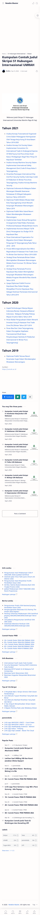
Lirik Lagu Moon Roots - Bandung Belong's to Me (18, 770)
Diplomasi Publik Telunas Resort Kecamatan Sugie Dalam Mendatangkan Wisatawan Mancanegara (21, 359)
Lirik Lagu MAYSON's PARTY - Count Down (19, 722)
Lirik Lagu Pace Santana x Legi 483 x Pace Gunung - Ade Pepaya (21, 788)
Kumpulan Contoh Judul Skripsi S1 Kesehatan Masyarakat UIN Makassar (16, 413)
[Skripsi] (25, 745)
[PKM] (25, 776)
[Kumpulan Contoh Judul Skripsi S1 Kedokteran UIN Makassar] (34, 447)
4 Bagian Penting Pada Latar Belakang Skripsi (20, 708)
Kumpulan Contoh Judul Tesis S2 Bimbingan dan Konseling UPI (18, 822)
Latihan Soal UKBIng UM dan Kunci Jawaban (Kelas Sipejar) (19, 759)
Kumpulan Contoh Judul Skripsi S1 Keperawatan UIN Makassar (16, 492)
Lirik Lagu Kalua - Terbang (13, 729)
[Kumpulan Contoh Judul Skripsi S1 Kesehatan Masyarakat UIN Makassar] (34, 414)
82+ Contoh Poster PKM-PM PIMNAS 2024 (19, 646)
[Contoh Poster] (19, 776)
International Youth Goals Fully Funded (18, 663)
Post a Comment (20, 514)
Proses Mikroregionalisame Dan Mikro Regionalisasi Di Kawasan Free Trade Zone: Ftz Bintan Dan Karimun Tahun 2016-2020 (22, 251)
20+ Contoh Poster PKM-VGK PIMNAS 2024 (19, 640)
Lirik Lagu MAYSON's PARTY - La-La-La (17, 724)
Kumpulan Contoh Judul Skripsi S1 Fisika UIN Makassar (16, 461)
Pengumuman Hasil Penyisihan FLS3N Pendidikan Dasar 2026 (17, 582)
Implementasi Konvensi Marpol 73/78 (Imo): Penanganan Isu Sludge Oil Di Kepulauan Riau (20, 231)
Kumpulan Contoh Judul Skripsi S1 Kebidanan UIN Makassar (16, 430)
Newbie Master (11, 3)
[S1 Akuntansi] (18, 745)
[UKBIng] (16, 755)
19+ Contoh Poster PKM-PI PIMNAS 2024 (18, 648)
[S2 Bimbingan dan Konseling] (23, 818)
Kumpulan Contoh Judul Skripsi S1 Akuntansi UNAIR (18, 749)
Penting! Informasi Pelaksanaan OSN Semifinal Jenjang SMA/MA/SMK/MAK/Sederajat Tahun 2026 (21, 616)
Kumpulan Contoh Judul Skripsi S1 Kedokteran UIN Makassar (16, 445)
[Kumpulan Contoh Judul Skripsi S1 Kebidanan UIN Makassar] (34, 432)
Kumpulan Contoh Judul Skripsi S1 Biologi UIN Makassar (16, 476)
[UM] (21, 755)
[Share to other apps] (30, 397)
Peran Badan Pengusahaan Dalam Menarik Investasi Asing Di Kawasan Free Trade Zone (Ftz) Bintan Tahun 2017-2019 (22, 322)
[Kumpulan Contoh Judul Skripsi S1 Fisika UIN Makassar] (34, 462)
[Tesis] (34, 818)
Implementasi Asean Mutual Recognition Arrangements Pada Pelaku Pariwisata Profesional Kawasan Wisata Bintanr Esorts (22, 223)
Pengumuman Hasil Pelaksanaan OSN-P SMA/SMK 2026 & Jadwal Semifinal (18, 574)
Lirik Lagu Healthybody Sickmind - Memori (19, 727)
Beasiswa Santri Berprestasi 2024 (16, 673)
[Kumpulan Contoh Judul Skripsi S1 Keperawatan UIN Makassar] (34, 493)
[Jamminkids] (16, 766)
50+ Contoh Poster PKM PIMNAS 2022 (19, 813)
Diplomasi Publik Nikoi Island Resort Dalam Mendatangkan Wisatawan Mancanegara (19, 214)
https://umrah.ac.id (9, 369)
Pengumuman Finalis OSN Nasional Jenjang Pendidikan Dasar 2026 (20, 606)
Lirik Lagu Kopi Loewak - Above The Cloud (19, 731)
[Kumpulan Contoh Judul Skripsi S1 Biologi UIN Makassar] (34, 478)
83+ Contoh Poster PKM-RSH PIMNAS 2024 (19, 642)
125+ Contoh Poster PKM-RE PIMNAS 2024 (19, 644)
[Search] (36, 3)
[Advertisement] (20, 28)
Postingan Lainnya (8, 594)
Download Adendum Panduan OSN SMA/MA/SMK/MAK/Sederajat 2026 (17, 625)
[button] (33, 3)
